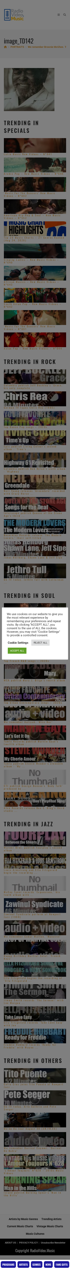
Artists (23, 1264)
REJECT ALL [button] (40, 642)
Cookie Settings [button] (18, 642)
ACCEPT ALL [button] (17, 650)
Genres (36, 1264)
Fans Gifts (62, 1264)
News (48, 1264)
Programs (8, 1264)
